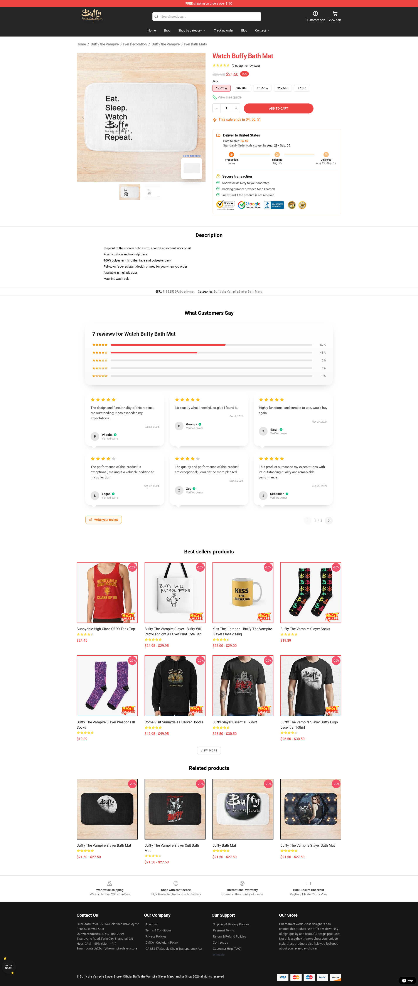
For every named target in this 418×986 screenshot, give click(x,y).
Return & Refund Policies (229, 936)
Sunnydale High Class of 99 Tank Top (106, 629)
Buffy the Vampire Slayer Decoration (119, 44)
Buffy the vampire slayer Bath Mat (307, 845)
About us (151, 924)
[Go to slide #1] (129, 192)
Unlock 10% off (9, 966)
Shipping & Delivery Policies (231, 924)
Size (215, 81)
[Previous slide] (83, 117)
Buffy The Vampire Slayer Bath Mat (104, 845)
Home (81, 44)
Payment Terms (223, 930)
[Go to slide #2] (152, 192)
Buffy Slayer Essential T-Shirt (234, 722)
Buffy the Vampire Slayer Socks (305, 629)
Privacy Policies (155, 936)
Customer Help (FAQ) (227, 948)
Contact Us (220, 942)
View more (209, 750)
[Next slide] (198, 117)
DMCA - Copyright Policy (161, 942)
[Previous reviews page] (308, 521)
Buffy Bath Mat (224, 845)
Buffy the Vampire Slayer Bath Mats (179, 44)
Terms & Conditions (158, 930)
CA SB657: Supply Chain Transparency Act (173, 948)
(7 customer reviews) (246, 65)
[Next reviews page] (329, 521)
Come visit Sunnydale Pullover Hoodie (174, 722)
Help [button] (410, 980)
